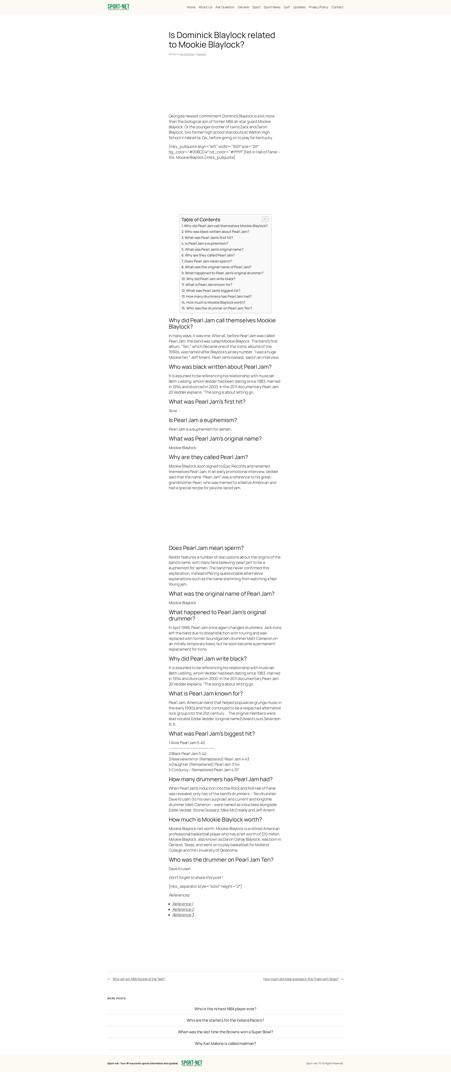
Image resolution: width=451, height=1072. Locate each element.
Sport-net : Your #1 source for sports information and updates (142, 1063)
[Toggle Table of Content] (264, 219)
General (201, 54)
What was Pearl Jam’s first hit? (209, 237)
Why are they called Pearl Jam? (210, 255)
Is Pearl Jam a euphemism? (206, 243)
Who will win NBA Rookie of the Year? (139, 979)
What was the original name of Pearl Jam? (218, 267)
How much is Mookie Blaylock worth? (215, 302)
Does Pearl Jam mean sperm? (208, 261)
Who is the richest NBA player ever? (225, 1009)
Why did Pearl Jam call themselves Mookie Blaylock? (226, 225)
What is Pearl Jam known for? (209, 284)
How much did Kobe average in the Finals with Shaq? (300, 979)
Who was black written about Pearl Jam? (217, 231)
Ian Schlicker (187, 54)
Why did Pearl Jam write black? (211, 278)
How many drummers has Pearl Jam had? (219, 296)
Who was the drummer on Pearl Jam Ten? (219, 308)
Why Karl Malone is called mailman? (225, 1043)
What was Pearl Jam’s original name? (214, 249)
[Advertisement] (225, 85)
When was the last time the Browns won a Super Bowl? (225, 1032)
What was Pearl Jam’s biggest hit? (213, 290)
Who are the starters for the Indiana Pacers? (225, 1020)
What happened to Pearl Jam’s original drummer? (224, 273)
